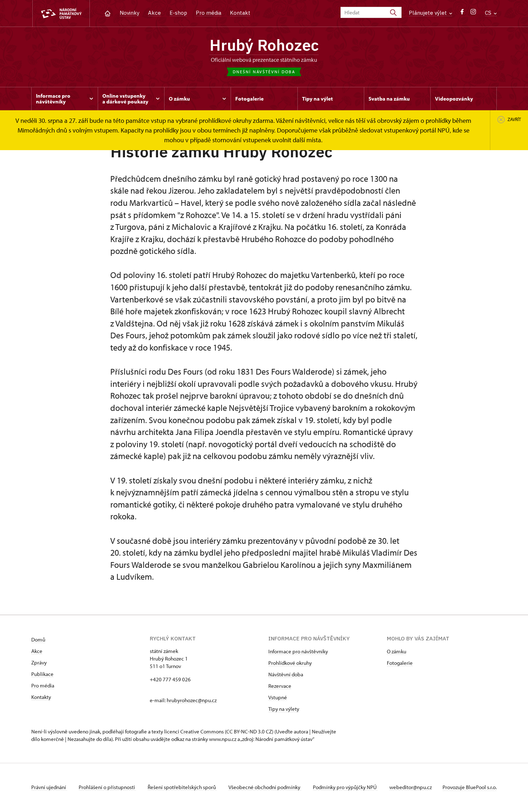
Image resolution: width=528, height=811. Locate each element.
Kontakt (240, 12)
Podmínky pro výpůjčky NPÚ (345, 787)
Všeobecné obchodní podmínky (264, 787)
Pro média (208, 12)
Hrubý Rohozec (264, 45)
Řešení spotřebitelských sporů (182, 787)
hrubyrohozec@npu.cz (192, 700)
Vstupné (277, 697)
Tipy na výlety (283, 708)
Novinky (129, 12)
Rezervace (279, 685)
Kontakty (41, 697)
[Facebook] (462, 13)
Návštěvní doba (285, 674)
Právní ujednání (49, 787)
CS (489, 12)
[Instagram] (473, 13)
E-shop (178, 12)
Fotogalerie (400, 662)
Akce (154, 12)
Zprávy (39, 662)
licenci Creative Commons (194, 731)
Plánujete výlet (428, 12)
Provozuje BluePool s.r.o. (470, 787)
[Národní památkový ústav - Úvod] (61, 13)
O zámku (396, 651)
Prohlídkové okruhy (290, 662)
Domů (38, 639)
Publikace (42, 674)
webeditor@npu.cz (410, 787)
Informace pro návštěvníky (298, 651)
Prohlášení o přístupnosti (107, 787)
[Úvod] (107, 12)
